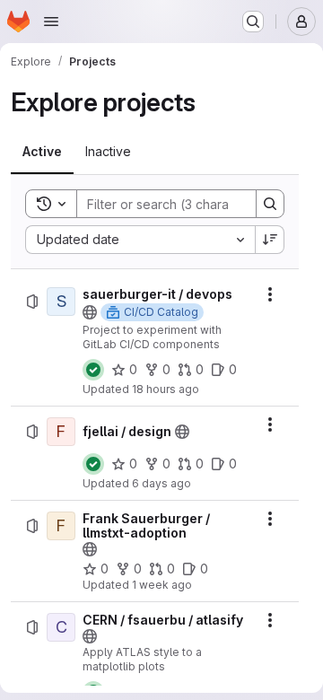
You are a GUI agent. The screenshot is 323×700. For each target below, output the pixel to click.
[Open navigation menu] (51, 21)
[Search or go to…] (253, 21)
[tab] (42, 151)
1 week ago (162, 584)
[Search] (270, 203)
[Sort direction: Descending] (270, 239)
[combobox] (140, 239)
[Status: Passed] (93, 370)
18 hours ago (165, 389)
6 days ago (161, 483)
